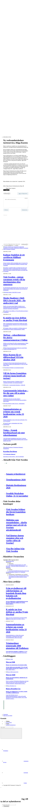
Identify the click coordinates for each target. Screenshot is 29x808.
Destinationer (9, 29)
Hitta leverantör (6, 64)
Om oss (4, 8)
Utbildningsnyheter (10, 44)
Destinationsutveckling (8, 38)
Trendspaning (9, 61)
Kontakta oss (6, 7)
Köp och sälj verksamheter (11, 72)
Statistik (7, 62)
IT (6, 69)
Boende (7, 28)
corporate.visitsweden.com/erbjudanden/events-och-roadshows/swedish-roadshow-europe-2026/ (19, 577)
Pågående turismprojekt (11, 57)
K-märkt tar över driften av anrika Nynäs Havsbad (16, 102)
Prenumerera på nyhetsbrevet (10, 131)
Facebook (25, 772)
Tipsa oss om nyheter (7, 715)
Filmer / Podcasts (9, 51)
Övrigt (7, 85)
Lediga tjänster (9, 41)
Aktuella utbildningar (10, 40)
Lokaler (7, 73)
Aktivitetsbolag (9, 27)
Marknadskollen (6, 45)
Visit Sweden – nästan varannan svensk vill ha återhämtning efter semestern (16, 98)
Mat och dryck (9, 75)
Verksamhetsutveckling (11, 84)
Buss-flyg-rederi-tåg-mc (11, 37)
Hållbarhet (8, 52)
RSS (4, 129)
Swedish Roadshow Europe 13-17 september (15, 572)
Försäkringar (8, 67)
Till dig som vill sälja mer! (11, 87)
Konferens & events (10, 32)
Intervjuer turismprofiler (11, 53)
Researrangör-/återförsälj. (11, 35)
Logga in (5, 91)
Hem (4, 24)
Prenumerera (6, 806)
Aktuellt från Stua (9, 63)
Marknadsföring (9, 55)
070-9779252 (9, 722)
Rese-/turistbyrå (9, 34)
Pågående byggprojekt (10, 56)
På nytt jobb (8, 43)
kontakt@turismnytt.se (11, 724)
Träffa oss (5, 9)
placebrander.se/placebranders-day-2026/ (17, 564)
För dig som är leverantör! (11, 86)
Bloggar (7, 46)
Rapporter (8, 60)
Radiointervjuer (9, 58)
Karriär (4, 39)
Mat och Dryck (9, 33)
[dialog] (14, 797)
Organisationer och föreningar (12, 79)
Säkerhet (8, 80)
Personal (8, 78)
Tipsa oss (5, 4)
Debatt (7, 47)
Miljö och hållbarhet (10, 76)
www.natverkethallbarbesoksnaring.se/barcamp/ (19, 570)
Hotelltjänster (9, 68)
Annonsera (5, 5)
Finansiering (8, 50)
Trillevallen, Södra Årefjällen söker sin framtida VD (17, 110)
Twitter (25, 783)
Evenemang (8, 49)
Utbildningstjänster (10, 83)
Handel (7, 31)
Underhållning (9, 81)
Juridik (7, 70)
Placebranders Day (10, 561)
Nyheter (5, 26)
